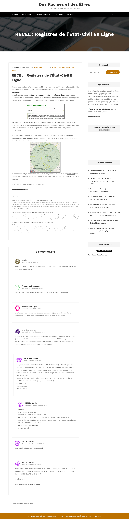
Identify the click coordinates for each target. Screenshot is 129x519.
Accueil (15, 14)
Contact (70, 14)
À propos (59, 14)
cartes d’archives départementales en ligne (46, 95)
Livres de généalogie (43, 14)
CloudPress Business (75, 516)
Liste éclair (26, 14)
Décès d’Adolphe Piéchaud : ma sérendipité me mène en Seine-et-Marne (103, 181)
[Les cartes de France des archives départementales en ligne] (46, 215)
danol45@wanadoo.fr (35, 448)
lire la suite (113, 104)
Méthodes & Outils (40, 67)
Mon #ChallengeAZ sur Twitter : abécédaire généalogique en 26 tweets (102, 231)
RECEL (14, 70)
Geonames (70, 67)
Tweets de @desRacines (97, 255)
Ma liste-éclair (94, 116)
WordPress (51, 516)
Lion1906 (71, 174)
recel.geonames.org (20, 189)
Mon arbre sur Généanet (100, 109)
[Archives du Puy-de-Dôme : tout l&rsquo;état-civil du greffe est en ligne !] (46, 227)
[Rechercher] (113, 15)
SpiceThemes (95, 516)
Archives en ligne (58, 67)
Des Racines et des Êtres (64, 4)
